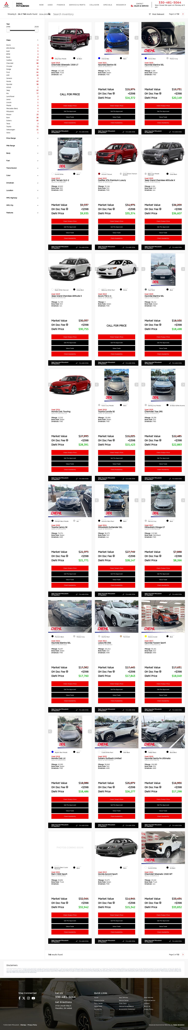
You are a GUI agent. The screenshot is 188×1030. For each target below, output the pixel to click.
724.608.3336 (83, 132)
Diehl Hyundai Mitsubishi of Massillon (59, 131)
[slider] (8, 30)
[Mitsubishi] (6, 5)
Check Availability (70, 123)
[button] (90, 38)
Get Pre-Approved (70, 111)
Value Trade (70, 117)
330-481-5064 (170, 2)
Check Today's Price (69, 105)
